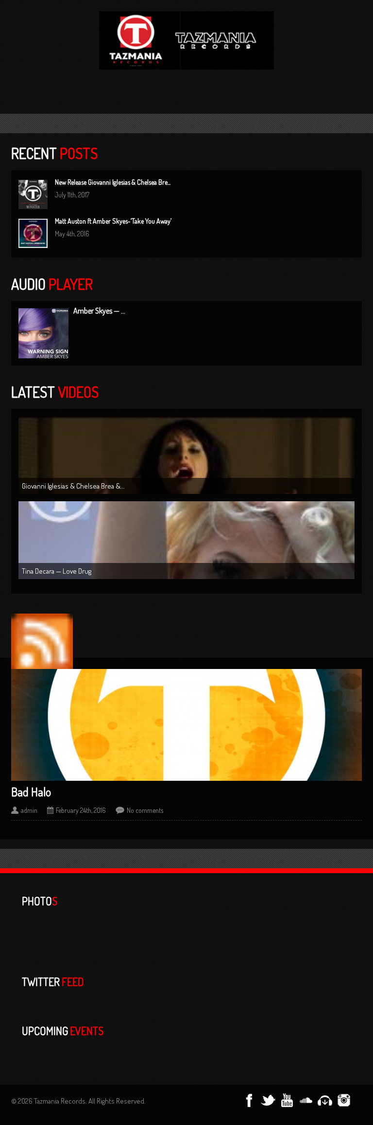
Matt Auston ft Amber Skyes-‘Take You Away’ (113, 221)
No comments (145, 810)
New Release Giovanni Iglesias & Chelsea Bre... (112, 182)
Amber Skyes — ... (99, 311)
